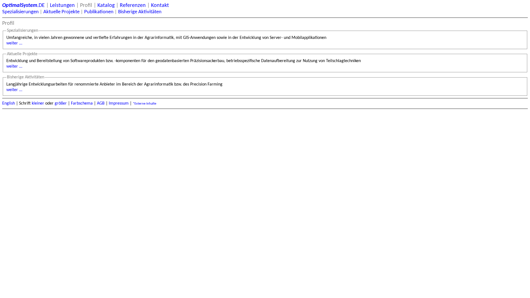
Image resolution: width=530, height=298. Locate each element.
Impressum (119, 103)
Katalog (106, 5)
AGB (101, 103)
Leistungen (62, 5)
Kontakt (160, 5)
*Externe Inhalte (144, 103)
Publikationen (98, 12)
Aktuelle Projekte (61, 12)
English (8, 103)
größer (61, 103)
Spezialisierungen (20, 12)
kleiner (38, 103)
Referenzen (133, 5)
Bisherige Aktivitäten (139, 12)
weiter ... (14, 43)
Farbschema (82, 103)
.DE (23, 5)
